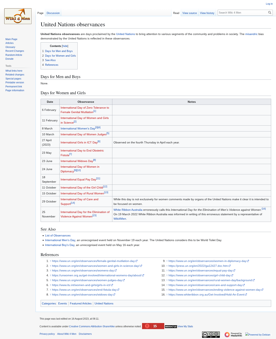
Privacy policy (47, 334)
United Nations (125, 34)
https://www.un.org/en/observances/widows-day (82, 294)
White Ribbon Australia (128, 209)
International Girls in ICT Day (79, 142)
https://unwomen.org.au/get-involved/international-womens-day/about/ (96, 275)
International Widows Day (77, 161)
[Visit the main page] (18, 16)
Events (62, 303)
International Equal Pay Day (78, 179)
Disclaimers (85, 334)
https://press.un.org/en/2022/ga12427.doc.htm (198, 265)
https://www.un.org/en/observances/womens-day (83, 270)
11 (98, 178)
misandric (251, 34)
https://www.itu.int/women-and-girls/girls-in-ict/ (81, 285)
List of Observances (58, 235)
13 (106, 192)
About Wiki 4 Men (66, 334)
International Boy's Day (59, 245)
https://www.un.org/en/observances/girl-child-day (200, 275)
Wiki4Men (120, 218)
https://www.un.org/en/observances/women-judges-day (87, 280)
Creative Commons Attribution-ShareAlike (92, 326)
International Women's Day (78, 128)
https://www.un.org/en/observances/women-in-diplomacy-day (207, 261)
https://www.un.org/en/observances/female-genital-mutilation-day (93, 261)
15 (94, 215)
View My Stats (185, 326)
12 (105, 186)
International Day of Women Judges (83, 134)
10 (79, 170)
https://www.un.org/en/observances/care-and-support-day (205, 285)
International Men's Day (60, 240)
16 (264, 208)
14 (73, 202)
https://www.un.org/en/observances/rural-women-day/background (210, 280)
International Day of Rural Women (82, 193)
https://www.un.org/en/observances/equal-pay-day (201, 270)
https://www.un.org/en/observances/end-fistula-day (84, 289)
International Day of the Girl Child (82, 187)
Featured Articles (81, 303)
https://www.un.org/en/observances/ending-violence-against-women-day (215, 289)
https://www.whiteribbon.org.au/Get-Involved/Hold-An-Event (206, 294)
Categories (49, 303)
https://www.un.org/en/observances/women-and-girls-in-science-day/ (95, 265)
